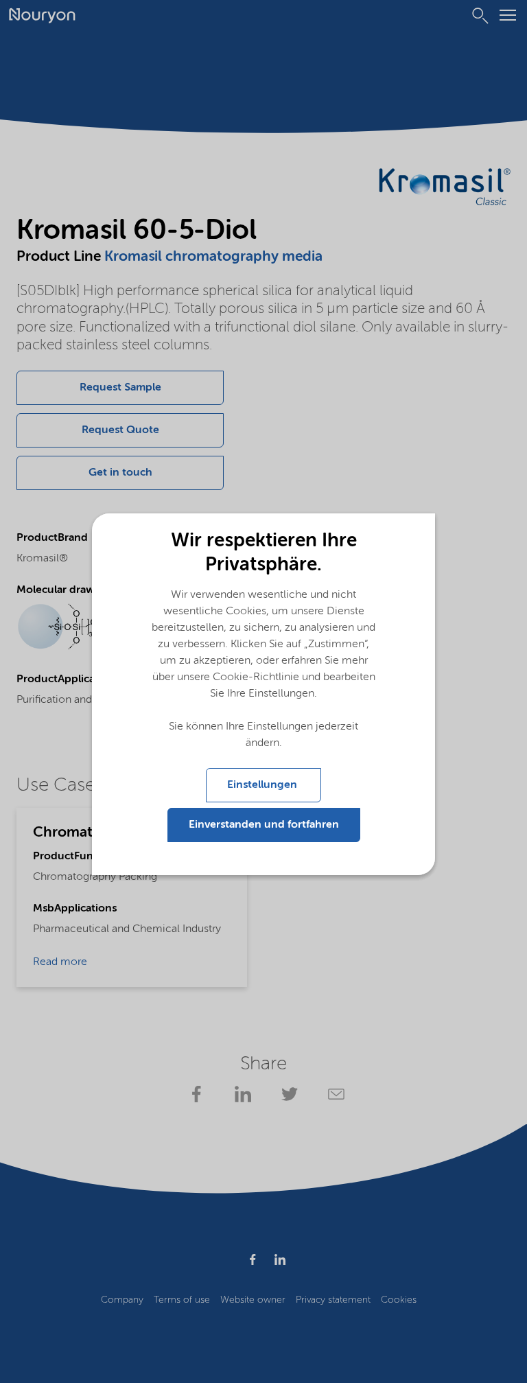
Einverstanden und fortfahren (264, 825)
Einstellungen (263, 785)
